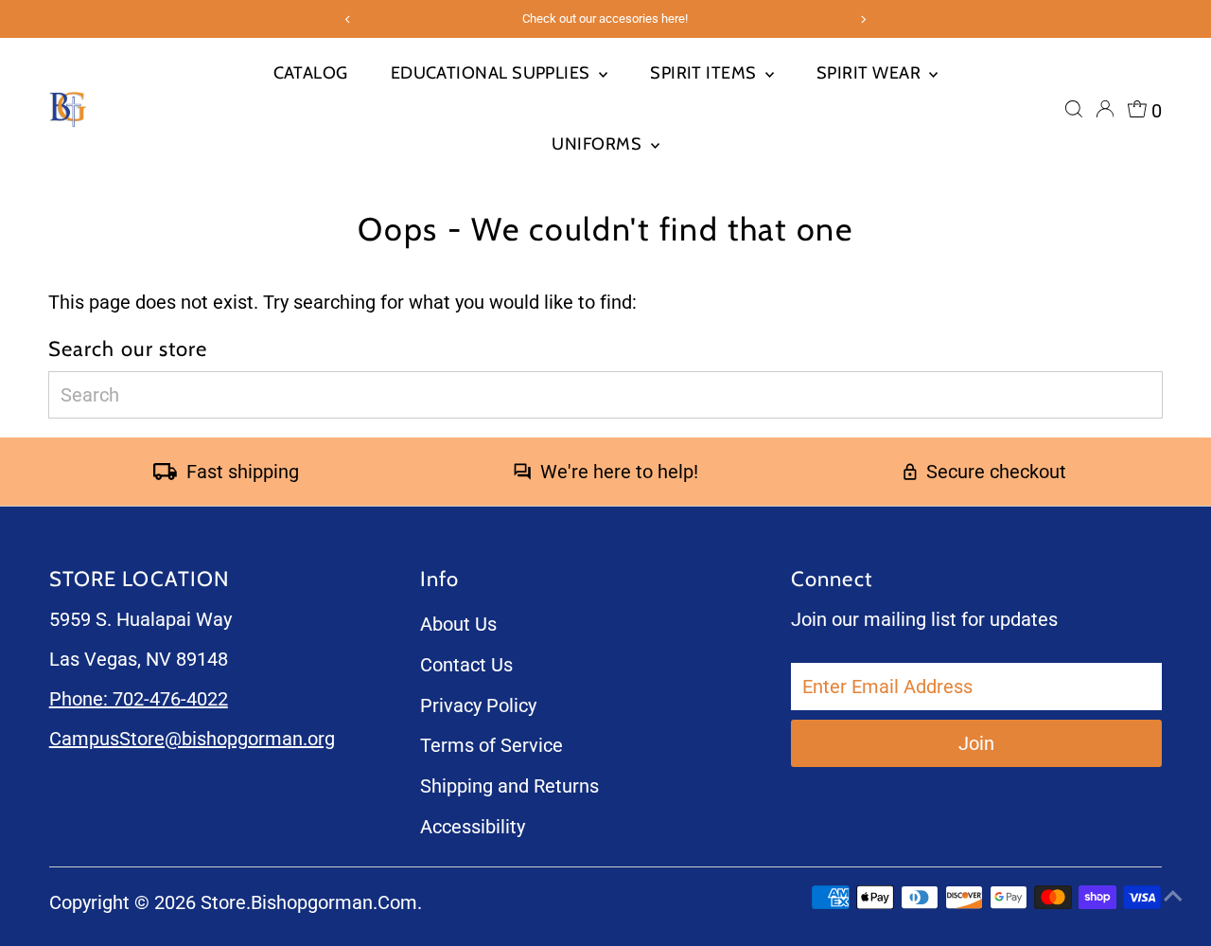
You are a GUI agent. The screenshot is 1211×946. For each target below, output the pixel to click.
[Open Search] (1073, 108)
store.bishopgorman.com (309, 902)
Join (976, 743)
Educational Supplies (492, 72)
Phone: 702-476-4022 (138, 698)
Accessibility (472, 826)
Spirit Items (705, 72)
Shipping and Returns (509, 786)
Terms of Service (491, 745)
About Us (458, 624)
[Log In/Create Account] (1105, 108)
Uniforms (598, 144)
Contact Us (466, 664)
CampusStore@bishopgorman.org (192, 738)
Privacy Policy (478, 705)
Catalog (310, 72)
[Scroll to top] (1173, 894)
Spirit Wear (870, 72)
